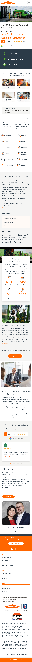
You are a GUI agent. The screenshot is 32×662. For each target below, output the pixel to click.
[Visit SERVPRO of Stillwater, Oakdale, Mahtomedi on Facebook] (20, 549)
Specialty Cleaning (7, 565)
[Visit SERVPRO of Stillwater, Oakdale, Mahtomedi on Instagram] (16, 549)
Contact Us (5, 578)
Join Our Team (8, 222)
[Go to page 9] (21, 463)
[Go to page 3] (13, 463)
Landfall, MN (5, 243)
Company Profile (6, 573)
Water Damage (6, 557)
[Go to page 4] (14, 463)
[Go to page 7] (18, 463)
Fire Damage (6, 560)
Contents (7, 112)
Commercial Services (10, 226)
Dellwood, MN (6, 241)
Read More (8, 496)
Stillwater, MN (14, 234)
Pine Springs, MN (15, 241)
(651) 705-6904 (15, 356)
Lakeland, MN (6, 237)
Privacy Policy (6, 588)
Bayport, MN (15, 235)
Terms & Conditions (7, 586)
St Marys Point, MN (15, 243)
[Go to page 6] (17, 463)
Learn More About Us (11, 218)
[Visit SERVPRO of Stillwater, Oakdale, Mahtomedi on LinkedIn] (12, 549)
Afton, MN (23, 235)
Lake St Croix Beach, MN (17, 239)
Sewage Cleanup (9, 110)
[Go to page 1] (10, 463)
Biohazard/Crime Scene (21, 110)
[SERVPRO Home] (8, 3)
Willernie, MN (24, 241)
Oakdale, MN (6, 234)
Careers (4, 576)
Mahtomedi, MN (6, 235)
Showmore (5, 207)
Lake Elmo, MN (23, 234)
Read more (7, 456)
